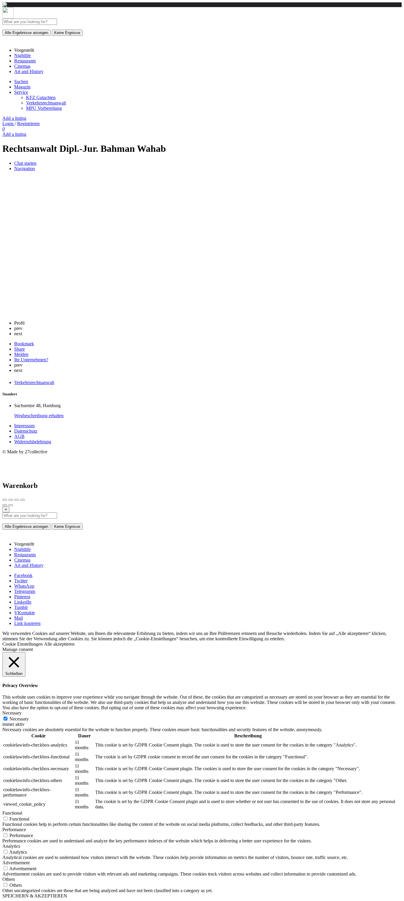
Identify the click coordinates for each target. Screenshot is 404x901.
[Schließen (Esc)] (4, 500)
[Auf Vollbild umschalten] (16, 500)
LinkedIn (22, 602)
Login (8, 123)
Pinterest (22, 596)
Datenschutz (25, 430)
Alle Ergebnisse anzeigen (26, 32)
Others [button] (8, 879)
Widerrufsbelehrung (32, 441)
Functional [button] (12, 812)
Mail (18, 617)
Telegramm (24, 591)
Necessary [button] (12, 712)
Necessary (19, 718)
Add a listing (14, 118)
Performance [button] (14, 829)
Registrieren (28, 123)
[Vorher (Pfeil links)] (4, 505)
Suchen (21, 81)
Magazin (22, 86)
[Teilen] (10, 500)
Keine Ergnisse (67, 32)
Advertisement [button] (16, 862)
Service (21, 92)
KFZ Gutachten (41, 97)
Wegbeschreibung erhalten (39, 415)
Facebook (23, 575)
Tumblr (21, 607)
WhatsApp (24, 586)
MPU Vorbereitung (44, 108)
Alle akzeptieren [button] (59, 644)
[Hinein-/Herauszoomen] (22, 500)
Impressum (24, 425)
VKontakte (24, 612)
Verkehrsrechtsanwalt (46, 102)
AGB (19, 436)
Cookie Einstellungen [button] (22, 644)
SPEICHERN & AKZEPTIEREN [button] (34, 895)
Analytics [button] (11, 846)
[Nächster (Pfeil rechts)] (10, 505)
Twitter (21, 580)
